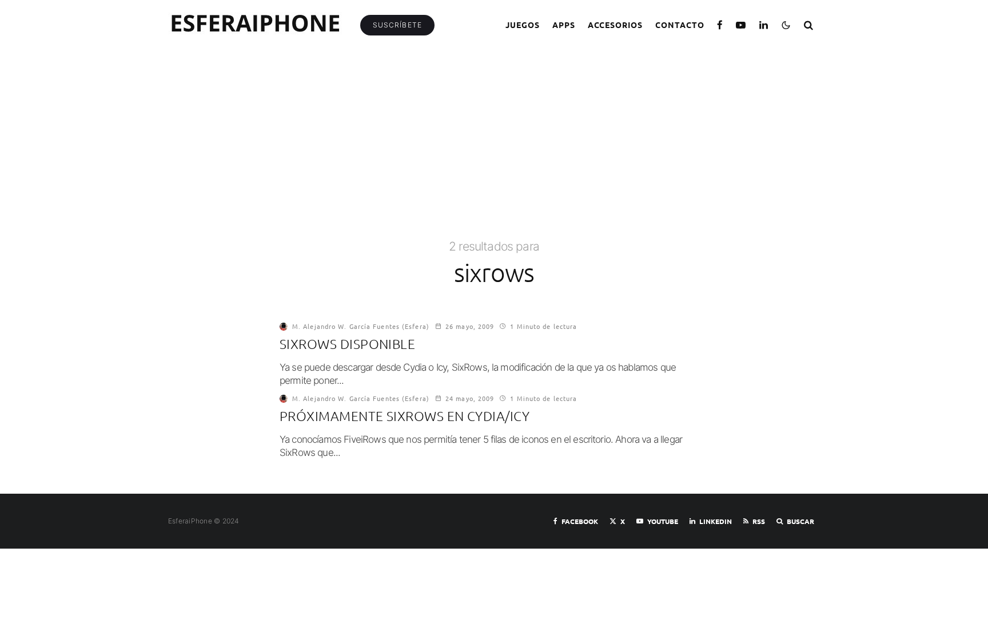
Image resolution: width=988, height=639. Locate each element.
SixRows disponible (347, 344)
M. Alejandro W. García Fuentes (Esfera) (360, 326)
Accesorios (615, 24)
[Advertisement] (494, 153)
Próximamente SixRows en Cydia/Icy (404, 416)
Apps (563, 24)
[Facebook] (720, 25)
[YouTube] (741, 25)
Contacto (679, 24)
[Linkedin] (764, 25)
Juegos (522, 24)
